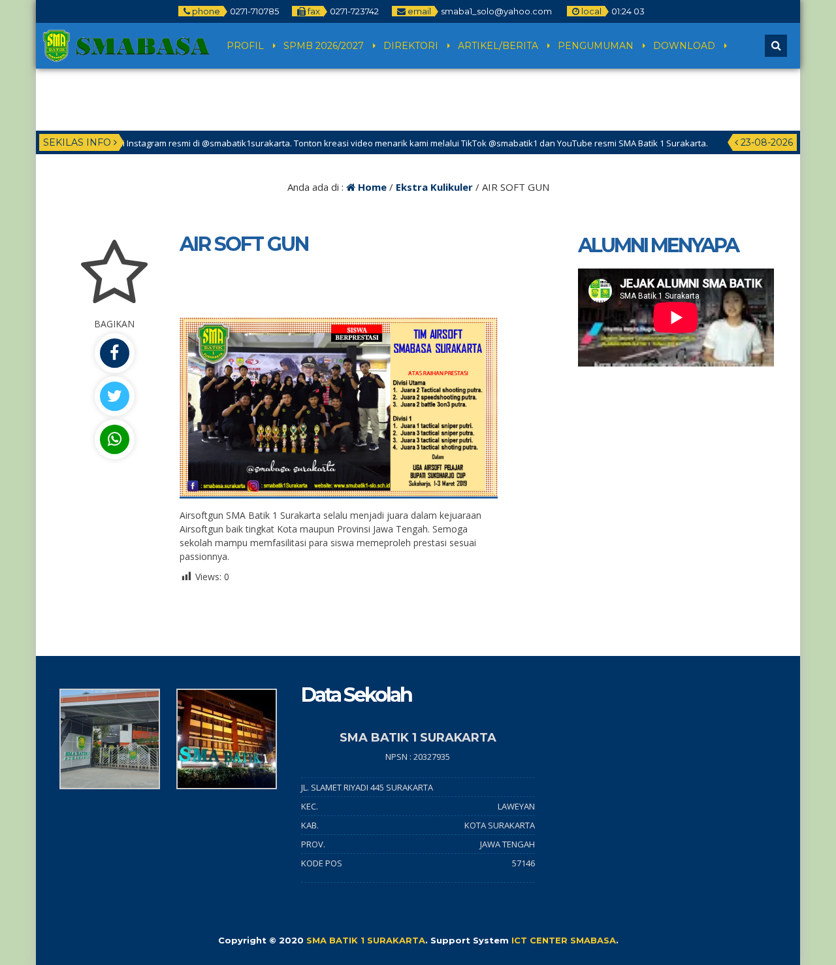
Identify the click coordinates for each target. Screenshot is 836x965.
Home (371, 186)
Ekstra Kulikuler (434, 186)
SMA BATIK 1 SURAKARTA (365, 940)
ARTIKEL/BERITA (498, 46)
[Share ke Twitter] (114, 396)
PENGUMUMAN (596, 46)
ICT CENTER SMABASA (563, 940)
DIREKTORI (410, 46)
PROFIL (245, 46)
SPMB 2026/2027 (323, 46)
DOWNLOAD (684, 46)
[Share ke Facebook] (114, 353)
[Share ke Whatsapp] (114, 439)
